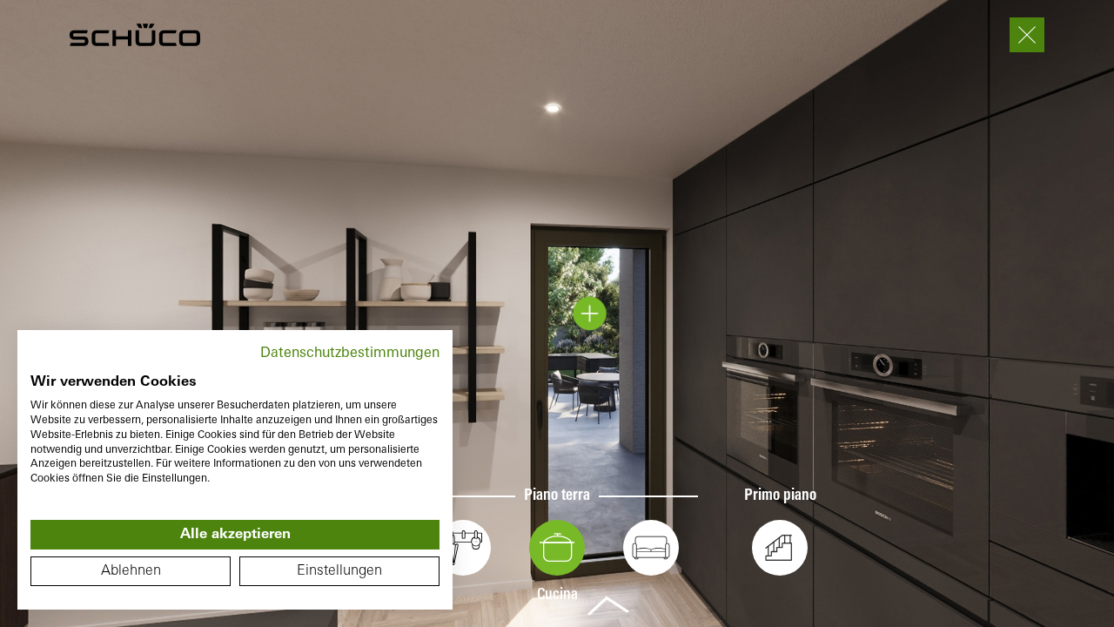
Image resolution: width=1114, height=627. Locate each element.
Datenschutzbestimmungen (350, 354)
